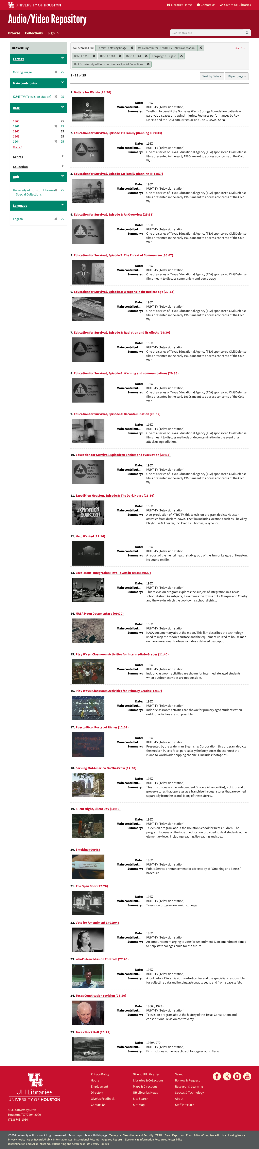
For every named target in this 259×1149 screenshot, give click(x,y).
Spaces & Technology (189, 1092)
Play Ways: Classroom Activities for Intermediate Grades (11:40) (122, 654)
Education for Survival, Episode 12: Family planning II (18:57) (118, 174)
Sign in (53, 33)
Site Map (139, 1105)
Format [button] (18, 59)
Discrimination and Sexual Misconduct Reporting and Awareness (46, 1144)
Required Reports (111, 1140)
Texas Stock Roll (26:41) (93, 1032)
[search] (247, 32)
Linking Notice (236, 1135)
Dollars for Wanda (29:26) (92, 92)
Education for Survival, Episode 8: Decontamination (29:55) (117, 414)
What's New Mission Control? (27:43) (102, 959)
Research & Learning (189, 1086)
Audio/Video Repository (47, 19)
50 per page (235, 76)
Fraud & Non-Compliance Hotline (206, 1135)
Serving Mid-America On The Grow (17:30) (106, 768)
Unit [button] (16, 177)
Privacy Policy (100, 1074)
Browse (14, 33)
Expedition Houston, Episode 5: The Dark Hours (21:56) (115, 495)
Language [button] (20, 205)
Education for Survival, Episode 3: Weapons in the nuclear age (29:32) (124, 292)
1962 (16, 131)
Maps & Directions (145, 1086)
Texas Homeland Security (138, 1135)
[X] (227, 1076)
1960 (16, 121)
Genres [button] (18, 157)
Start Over (241, 48)
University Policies (98, 1144)
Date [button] (16, 108)
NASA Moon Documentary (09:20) (100, 613)
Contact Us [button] (208, 5)
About (179, 1098)
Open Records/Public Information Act (49, 1140)
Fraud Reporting (174, 1135)
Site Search (140, 1098)
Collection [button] (20, 167)
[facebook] (217, 1076)
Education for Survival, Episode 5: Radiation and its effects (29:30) (122, 332)
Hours (95, 1080)
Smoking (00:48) (88, 849)
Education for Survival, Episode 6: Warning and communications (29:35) (126, 373)
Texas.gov (115, 1135)
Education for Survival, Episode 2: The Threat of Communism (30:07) (123, 255)
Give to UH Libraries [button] (237, 5)
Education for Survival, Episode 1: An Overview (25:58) (114, 214)
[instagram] (237, 1076)
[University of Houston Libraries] (34, 1087)
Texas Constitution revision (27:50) (101, 995)
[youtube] (247, 1076)
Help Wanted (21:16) (90, 536)
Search (180, 1074)
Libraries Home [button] (181, 5)
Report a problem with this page (87, 1135)
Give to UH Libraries (146, 1074)
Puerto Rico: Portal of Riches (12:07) (102, 727)
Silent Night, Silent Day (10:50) (98, 809)
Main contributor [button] (25, 83)
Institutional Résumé (86, 1140)
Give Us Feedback (103, 1098)
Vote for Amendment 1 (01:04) (97, 922)
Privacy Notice (16, 1140)
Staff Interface (184, 1105)
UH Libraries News (145, 1092)
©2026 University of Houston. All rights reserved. (37, 1135)
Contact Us (98, 1105)
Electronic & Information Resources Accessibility (153, 1140)
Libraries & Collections (148, 1080)
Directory (97, 1092)
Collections (34, 33)
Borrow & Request (187, 1080)
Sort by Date (211, 76)
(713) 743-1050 (18, 1119)
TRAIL (158, 1135)
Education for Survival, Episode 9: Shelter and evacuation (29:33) (123, 455)
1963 (16, 136)
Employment (99, 1086)
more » (17, 146)
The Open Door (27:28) (92, 886)
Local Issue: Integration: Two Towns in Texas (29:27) (113, 573)
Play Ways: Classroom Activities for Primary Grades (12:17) (119, 691)
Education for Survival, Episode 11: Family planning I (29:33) (118, 133)
